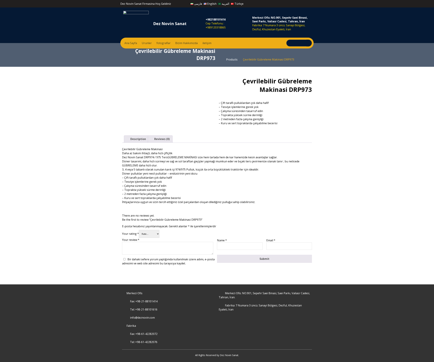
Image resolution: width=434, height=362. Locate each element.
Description (138, 139)
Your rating (130, 234)
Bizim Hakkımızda (186, 43)
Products (232, 59)
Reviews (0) (162, 139)
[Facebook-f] (285, 3)
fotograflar (163, 43)
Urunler (147, 43)
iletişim (206, 43)
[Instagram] (289, 3)
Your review (130, 240)
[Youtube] (296, 3)
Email (270, 240)
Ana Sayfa (130, 43)
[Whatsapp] (293, 3)
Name (222, 240)
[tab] (136, 139)
